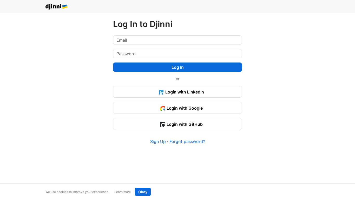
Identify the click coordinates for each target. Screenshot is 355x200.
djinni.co (56, 7)
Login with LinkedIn (184, 92)
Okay (142, 192)
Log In (178, 67)
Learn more (122, 192)
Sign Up (158, 141)
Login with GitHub (184, 124)
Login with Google (184, 108)
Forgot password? (187, 141)
